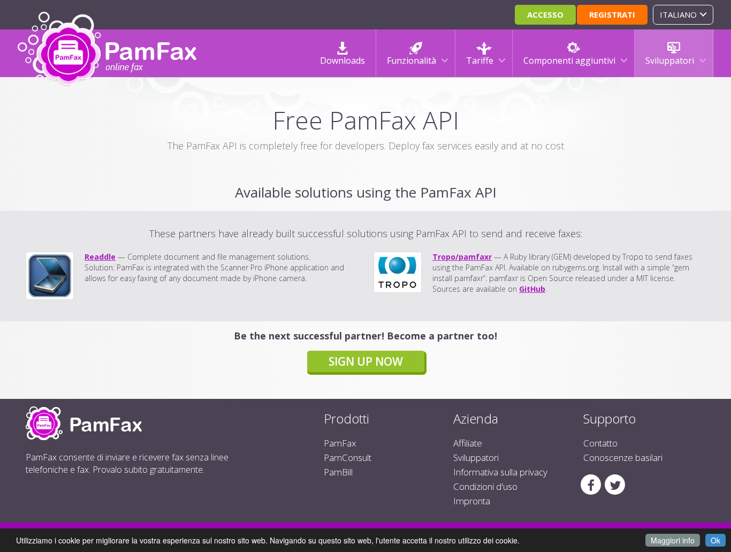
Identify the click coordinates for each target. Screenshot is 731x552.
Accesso (545, 14)
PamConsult (347, 457)
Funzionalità (411, 60)
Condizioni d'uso (485, 486)
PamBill (338, 472)
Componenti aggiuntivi (569, 60)
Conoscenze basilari (623, 457)
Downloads (342, 60)
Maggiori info (673, 540)
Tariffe (479, 60)
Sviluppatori (669, 60)
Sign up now (366, 361)
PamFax (340, 443)
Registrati (612, 14)
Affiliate (467, 443)
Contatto (600, 443)
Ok (715, 540)
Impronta (471, 501)
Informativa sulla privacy (500, 472)
